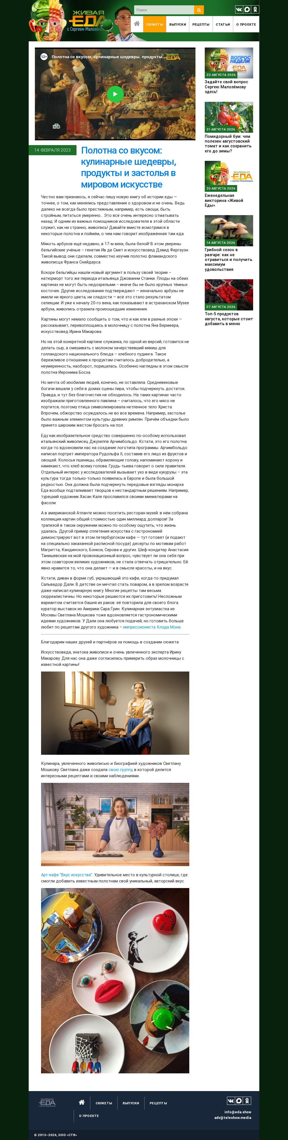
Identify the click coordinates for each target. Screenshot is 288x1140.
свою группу (120, 769)
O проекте (246, 24)
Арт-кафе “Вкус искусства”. (67, 874)
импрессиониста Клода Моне (152, 627)
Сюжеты (154, 24)
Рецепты (201, 24)
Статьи (223, 24)
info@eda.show (237, 1112)
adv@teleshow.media (232, 1117)
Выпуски (177, 24)
